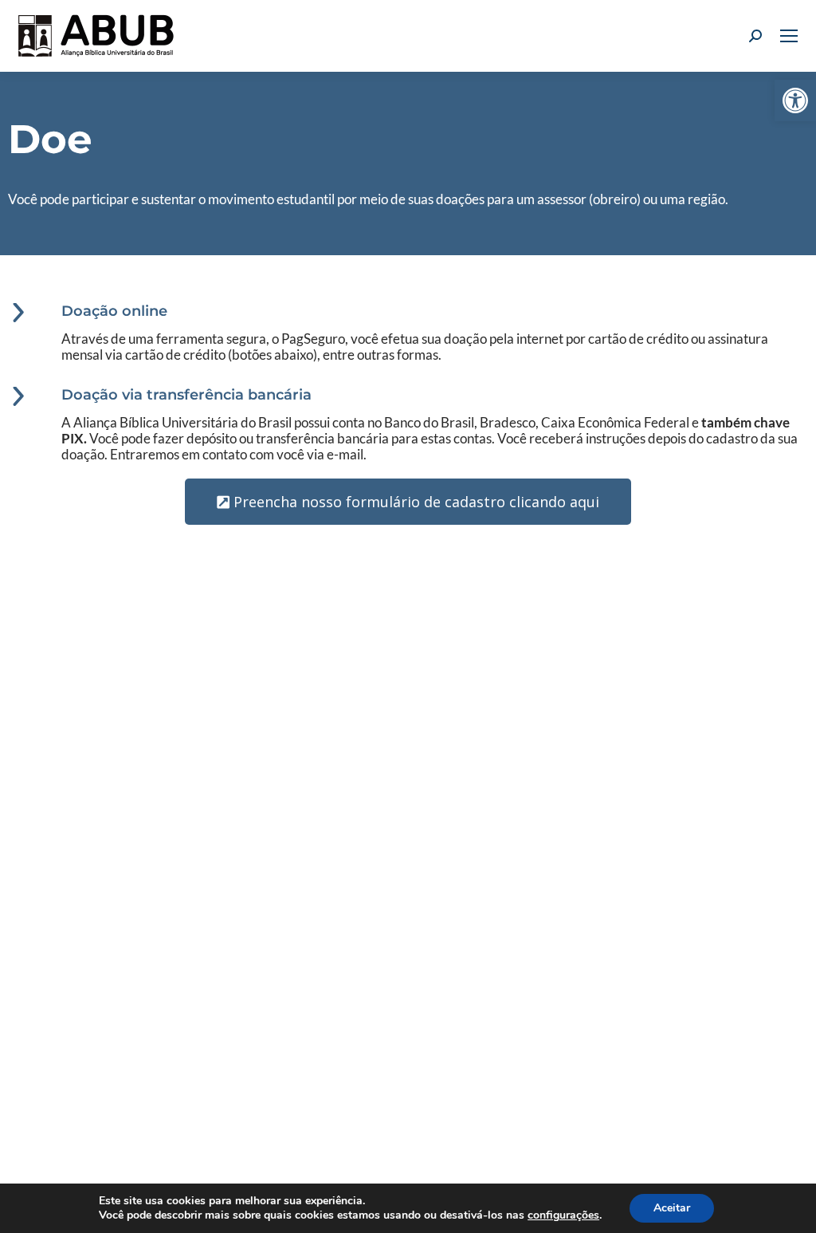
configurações (563, 1215)
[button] (795, 100)
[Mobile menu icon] (789, 36)
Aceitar (671, 1207)
